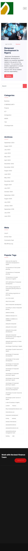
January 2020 (8, 205)
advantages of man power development (12, 359)
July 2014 (7, 212)
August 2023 (8, 146)
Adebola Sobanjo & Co (11, 315)
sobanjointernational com (12, 428)
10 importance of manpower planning (13, 273)
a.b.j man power (10, 298)
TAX (5, 122)
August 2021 (8, 184)
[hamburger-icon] (25, 8)
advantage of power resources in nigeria (14, 350)
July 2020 (7, 202)
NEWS (6, 118)
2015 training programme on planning (13, 294)
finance (14, 405)
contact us (20, 460)
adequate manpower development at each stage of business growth (13, 336)
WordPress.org (8, 243)
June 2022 (7, 174)
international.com (10, 412)
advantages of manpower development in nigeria (12, 364)
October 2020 (8, 191)
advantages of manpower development (12, 355)
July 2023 (7, 149)
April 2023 (7, 160)
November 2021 (9, 181)
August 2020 (8, 198)
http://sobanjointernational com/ (14, 408)
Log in (6, 233)
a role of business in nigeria (12, 402)
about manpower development (13, 304)
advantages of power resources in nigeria (14, 393)
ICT (5, 111)
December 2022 (9, 163)
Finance (6, 108)
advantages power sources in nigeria (13, 398)
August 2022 (8, 170)
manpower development (12, 415)
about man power (10, 301)
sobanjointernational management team (11, 431)
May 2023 (7, 156)
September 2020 (9, 195)
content (8, 405)
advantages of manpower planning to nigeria (12, 383)
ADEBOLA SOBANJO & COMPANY (11, 319)
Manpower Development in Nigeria (11, 50)
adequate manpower (11, 323)
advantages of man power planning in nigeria (12, 379)
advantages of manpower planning (12, 369)
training (7, 436)
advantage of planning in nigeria (14, 346)
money (7, 418)
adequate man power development (11, 330)
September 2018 (9, 209)
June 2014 (7, 216)
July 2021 (7, 188)
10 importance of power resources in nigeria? (12, 278)
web (13, 436)
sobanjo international (11, 421)
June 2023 (7, 153)
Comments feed (9, 240)
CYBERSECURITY (9, 104)
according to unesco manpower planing (14, 308)
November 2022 (9, 167)
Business (18, 44)
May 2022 (7, 177)
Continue (8, 76)
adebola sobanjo (10, 312)
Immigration (7, 115)
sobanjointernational (11, 424)
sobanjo (14, 418)
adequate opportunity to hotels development (13, 342)
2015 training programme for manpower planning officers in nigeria (13, 288)
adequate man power (11, 327)
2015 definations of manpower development (13, 282)
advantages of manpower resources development (12, 388)
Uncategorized (8, 125)
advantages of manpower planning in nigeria (12, 374)
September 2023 (9, 142)
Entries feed (7, 236)
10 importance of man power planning (13, 268)
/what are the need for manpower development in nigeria (12, 262)
